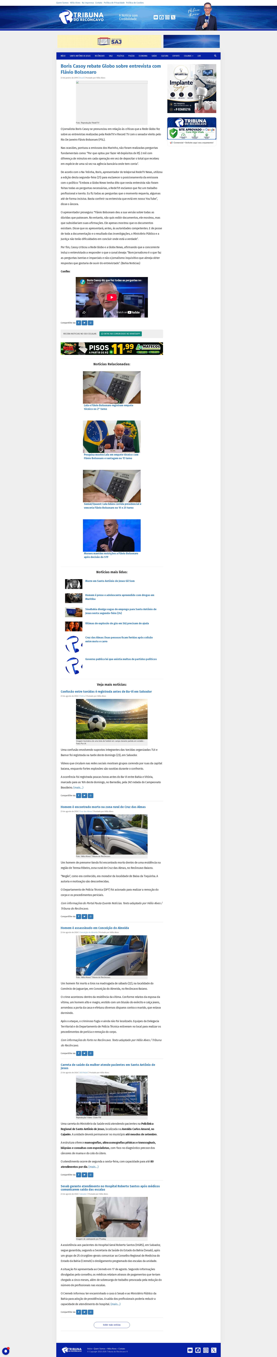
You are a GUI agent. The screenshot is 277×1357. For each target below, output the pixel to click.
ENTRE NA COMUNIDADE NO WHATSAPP (121, 334)
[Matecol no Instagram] (112, 348)
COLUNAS (188, 56)
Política (120, 56)
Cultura (164, 56)
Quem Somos (62, 3)
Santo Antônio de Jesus (80, 56)
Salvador (83, 1194)
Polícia (131, 56)
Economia (143, 56)
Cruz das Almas (86, 811)
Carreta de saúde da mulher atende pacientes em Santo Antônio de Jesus (108, 1066)
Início (89, 1349)
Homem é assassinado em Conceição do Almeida (95, 928)
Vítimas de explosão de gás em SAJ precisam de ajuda (117, 623)
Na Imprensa (88, 3)
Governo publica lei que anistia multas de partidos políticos (121, 659)
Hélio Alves (75, 3)
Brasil (81, 78)
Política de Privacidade (114, 3)
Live (199, 56)
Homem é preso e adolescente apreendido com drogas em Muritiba (119, 597)
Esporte (176, 56)
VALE (111, 56)
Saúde (154, 56)
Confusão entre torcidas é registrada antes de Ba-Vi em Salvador (106, 691)
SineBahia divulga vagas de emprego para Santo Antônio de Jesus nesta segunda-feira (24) (120, 611)
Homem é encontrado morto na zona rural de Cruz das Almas (103, 807)
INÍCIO (63, 56)
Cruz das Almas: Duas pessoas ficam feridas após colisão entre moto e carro (119, 639)
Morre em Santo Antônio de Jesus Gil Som (110, 581)
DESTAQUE (84, 1072)
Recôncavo (100, 56)
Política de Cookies (135, 3)
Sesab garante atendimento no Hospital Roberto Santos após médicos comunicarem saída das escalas (110, 1187)
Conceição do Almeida (89, 932)
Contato (98, 3)
